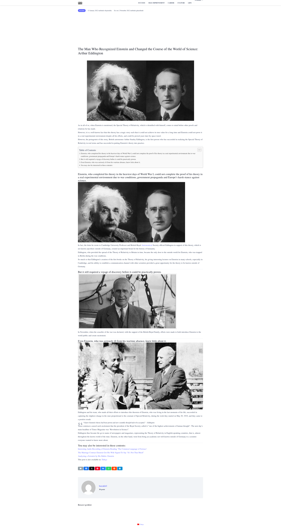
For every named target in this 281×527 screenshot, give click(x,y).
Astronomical (146, 245)
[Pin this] (97, 468)
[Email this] (80, 468)
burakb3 (103, 485)
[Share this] (86, 468)
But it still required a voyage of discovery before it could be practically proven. (108, 159)
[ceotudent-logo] (80, 3)
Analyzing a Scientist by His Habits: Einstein (96, 456)
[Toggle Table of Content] (198, 150)
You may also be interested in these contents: (97, 165)
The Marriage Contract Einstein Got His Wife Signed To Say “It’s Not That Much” (111, 452)
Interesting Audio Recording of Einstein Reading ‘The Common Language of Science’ (112, 449)
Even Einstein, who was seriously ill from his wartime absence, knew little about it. (110, 162)
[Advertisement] (140, 28)
